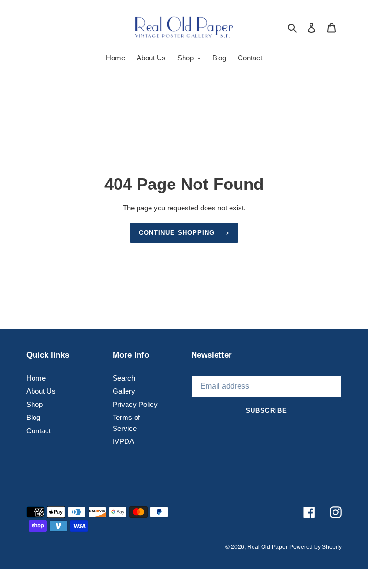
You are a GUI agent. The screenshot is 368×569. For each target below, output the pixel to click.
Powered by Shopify (315, 547)
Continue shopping (177, 232)
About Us (41, 391)
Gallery (124, 391)
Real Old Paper (267, 547)
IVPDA (123, 441)
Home (36, 378)
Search (124, 378)
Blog (33, 417)
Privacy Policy (135, 404)
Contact (38, 431)
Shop (34, 404)
